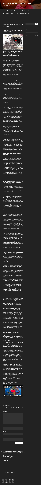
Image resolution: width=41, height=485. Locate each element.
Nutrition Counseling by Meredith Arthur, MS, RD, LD (12, 15)
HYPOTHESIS (5, 383)
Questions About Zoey (22, 10)
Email (4, 431)
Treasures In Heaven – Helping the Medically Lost (20, 13)
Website (4, 437)
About (8, 10)
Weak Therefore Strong (18, 4)
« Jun (26, 43)
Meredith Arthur (16, 22)
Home (4, 10)
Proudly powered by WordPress (23, 479)
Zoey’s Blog (13, 10)
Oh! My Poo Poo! (6, 13)
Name (4, 425)
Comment (5, 411)
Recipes (29, 10)
